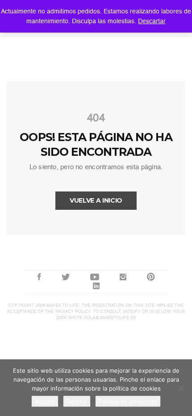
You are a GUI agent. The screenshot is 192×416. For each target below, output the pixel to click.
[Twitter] (66, 277)
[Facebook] (39, 277)
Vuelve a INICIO (96, 200)
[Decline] (180, 387)
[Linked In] (96, 286)
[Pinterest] (151, 277)
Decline (77, 401)
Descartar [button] (152, 21)
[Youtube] (94, 277)
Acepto (45, 401)
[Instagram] (123, 277)
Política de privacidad (128, 401)
